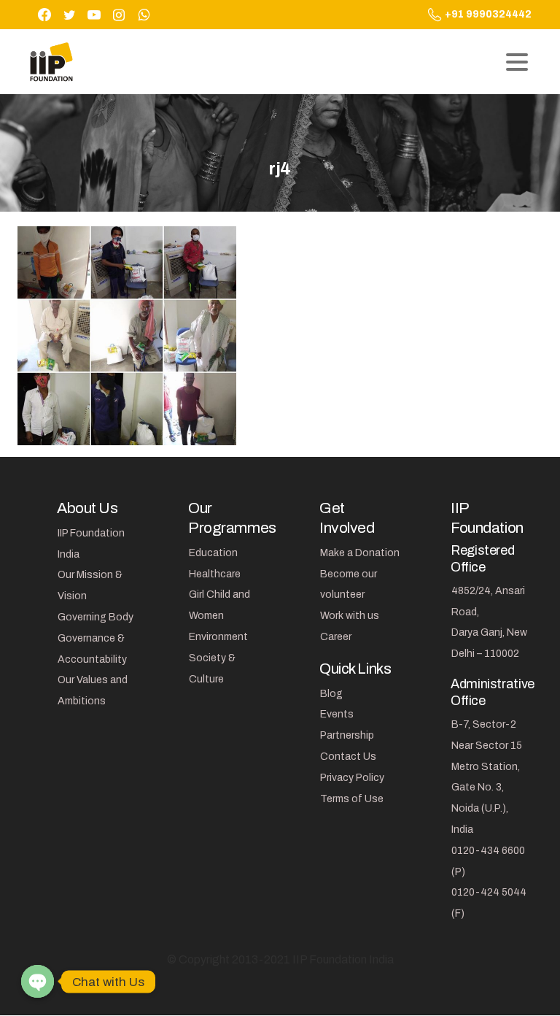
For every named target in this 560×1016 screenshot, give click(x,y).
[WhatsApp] (143, 14)
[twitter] (69, 14)
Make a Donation (360, 552)
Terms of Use (352, 798)
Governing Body (95, 617)
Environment (218, 636)
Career (335, 636)
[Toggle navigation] (517, 62)
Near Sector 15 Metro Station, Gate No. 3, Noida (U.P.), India (486, 787)
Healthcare (215, 574)
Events (337, 714)
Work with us (349, 615)
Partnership (347, 735)
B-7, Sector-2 (483, 724)
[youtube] (94, 14)
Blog (331, 693)
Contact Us (348, 756)
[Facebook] (44, 14)
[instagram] (118, 14)
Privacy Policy (352, 777)
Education (213, 552)
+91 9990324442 (488, 14)
